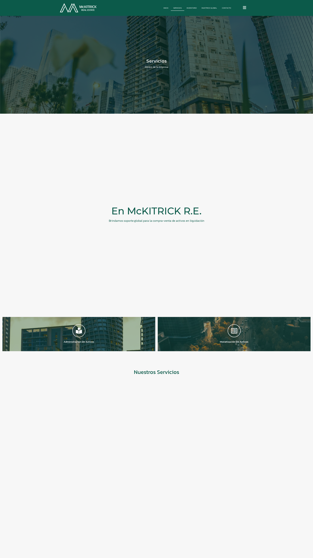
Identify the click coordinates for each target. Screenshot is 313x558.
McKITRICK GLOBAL (209, 7)
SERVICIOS (177, 7)
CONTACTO (226, 7)
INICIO (166, 7)
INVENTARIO (192, 7)
